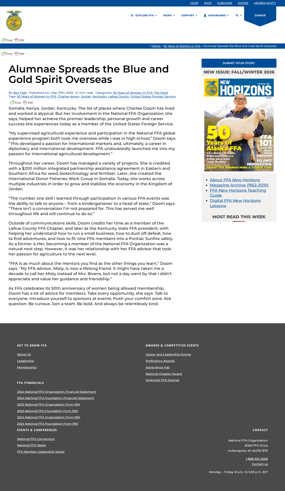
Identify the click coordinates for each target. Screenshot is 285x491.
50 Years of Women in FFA (182, 46)
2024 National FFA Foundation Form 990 (47, 424)
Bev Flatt (20, 93)
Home (156, 46)
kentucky (100, 96)
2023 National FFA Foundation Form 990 (47, 411)
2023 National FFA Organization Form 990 (48, 404)
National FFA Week (31, 445)
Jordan (86, 96)
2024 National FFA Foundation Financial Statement (55, 398)
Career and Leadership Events (168, 354)
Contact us (260, 464)
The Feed (161, 93)
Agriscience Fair (158, 367)
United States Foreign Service (153, 96)
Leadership (25, 361)
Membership (27, 367)
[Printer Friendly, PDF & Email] (13, 40)
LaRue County (118, 96)
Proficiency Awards (160, 361)
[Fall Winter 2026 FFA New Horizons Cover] (239, 78)
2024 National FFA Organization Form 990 (48, 417)
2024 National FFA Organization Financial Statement (56, 392)
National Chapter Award (164, 374)
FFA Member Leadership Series (40, 452)
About (235, 180)
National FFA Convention (36, 439)
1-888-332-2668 (257, 459)
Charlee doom (68, 96)
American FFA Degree (162, 380)
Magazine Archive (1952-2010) (239, 185)
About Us (24, 354)
